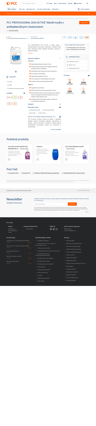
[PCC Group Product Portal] (12, 3)
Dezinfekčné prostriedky (43, 240)
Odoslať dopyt (84, 22)
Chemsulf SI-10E (13, 173)
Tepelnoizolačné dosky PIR (43, 269)
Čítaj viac (30, 53)
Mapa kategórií (69, 266)
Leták (10, 81)
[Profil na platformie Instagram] (56, 229)
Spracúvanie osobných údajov (73, 246)
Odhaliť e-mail (72, 65)
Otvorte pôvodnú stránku (25, 190)
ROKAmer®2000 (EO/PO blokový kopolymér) (47, 173)
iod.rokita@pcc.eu (71, 230)
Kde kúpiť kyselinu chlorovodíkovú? (45, 258)
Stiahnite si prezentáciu (71, 257)
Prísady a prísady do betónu (43, 248)
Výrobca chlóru (40, 281)
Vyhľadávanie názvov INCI (72, 272)
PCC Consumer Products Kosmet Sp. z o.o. (18, 38)
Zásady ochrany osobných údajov (74, 243)
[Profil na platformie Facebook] (51, 229)
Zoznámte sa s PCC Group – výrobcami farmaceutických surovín (45, 244)
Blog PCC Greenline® (71, 275)
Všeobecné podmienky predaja (16, 88)
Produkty (13, 9)
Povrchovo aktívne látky (43, 9)
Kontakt (70, 3)
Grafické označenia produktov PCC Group (75, 263)
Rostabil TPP (26, 173)
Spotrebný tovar (30, 9)
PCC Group (49, 3)
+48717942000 (29, 229)
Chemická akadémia (71, 280)
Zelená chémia (62, 3)
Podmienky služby (70, 240)
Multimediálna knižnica (71, 260)
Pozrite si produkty (56, 129)
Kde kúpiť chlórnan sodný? (43, 261)
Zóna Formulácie (85, 9)
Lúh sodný (39, 275)
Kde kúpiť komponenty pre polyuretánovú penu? (48, 251)
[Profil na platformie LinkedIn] (54, 229)
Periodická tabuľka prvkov (72, 277)
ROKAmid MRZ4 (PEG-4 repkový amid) (74, 173)
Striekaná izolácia (41, 267)
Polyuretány (55, 9)
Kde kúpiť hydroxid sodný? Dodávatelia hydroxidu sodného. (42, 254)
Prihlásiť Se (72, 204)
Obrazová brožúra (70, 255)
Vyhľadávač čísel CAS (71, 269)
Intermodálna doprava (42, 272)
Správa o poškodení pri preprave (73, 252)
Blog (55, 3)
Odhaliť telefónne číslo (74, 68)
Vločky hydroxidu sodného (43, 278)
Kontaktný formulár (73, 61)
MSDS (10, 85)
